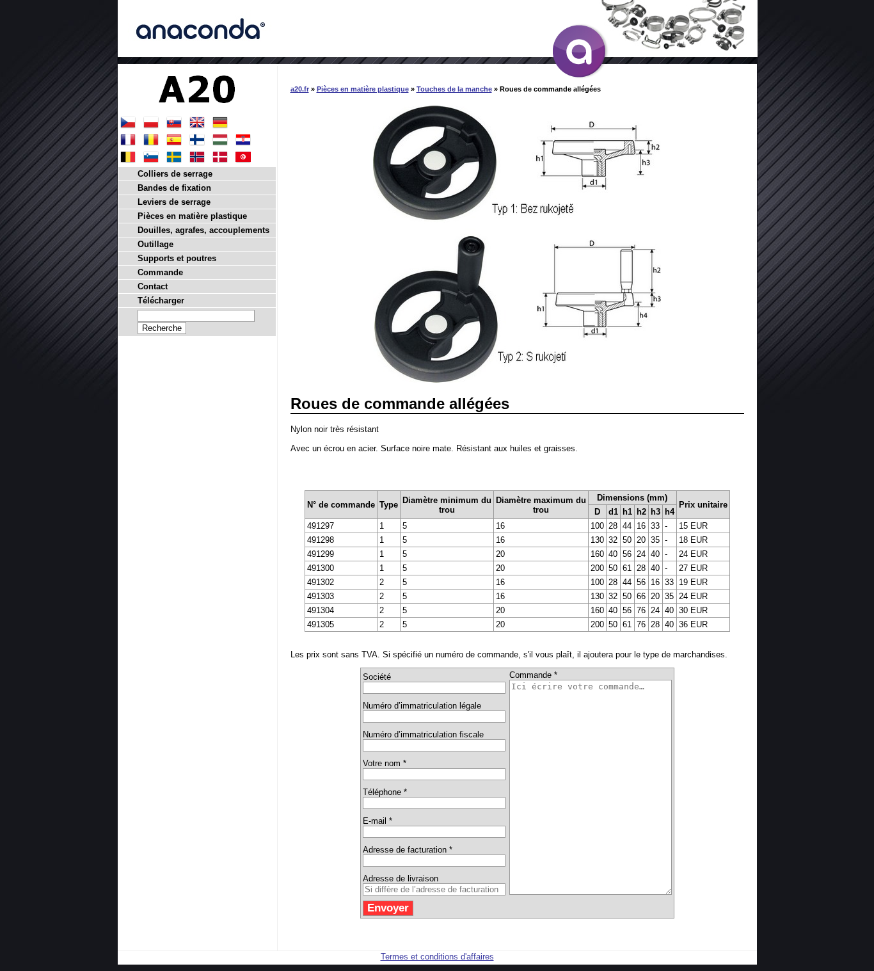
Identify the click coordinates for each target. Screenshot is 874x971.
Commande (160, 272)
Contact (153, 286)
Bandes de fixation (174, 188)
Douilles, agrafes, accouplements (203, 230)
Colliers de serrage (175, 174)
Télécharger (161, 300)
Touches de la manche (454, 89)
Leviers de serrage (174, 202)
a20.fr (299, 89)
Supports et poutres (177, 258)
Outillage (155, 244)
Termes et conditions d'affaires (437, 956)
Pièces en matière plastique (363, 89)
